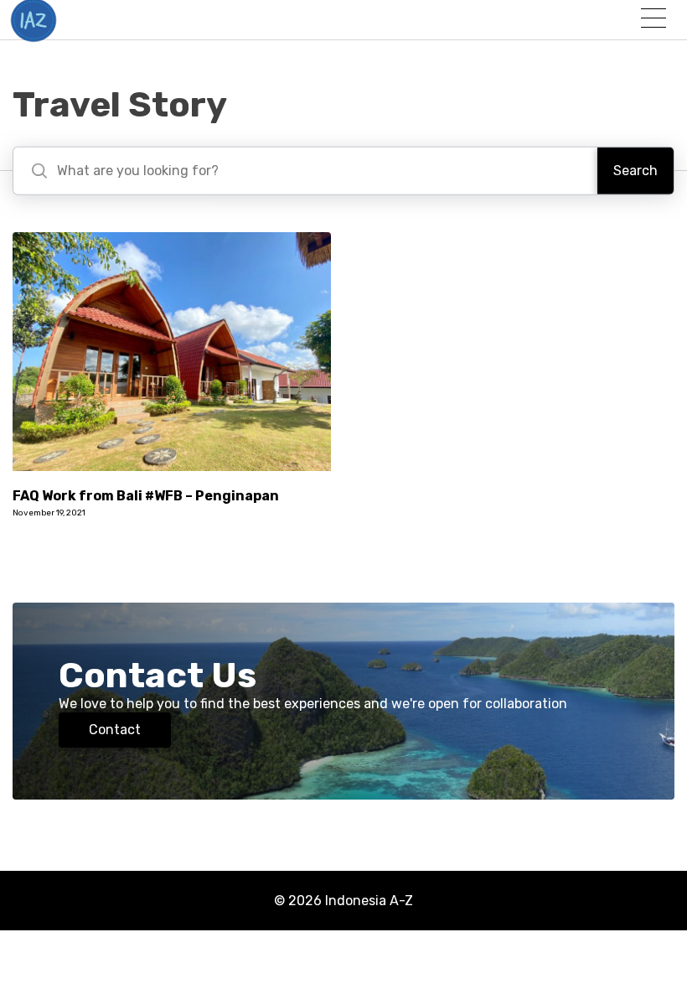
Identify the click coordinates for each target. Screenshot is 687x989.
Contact (115, 730)
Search (635, 171)
